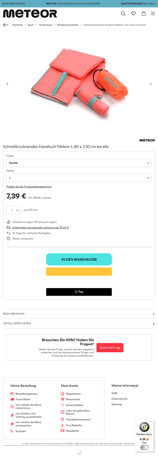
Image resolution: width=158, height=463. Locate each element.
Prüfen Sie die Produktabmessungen (29, 186)
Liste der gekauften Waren (78, 412)
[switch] (144, 447)
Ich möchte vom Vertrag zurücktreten (29, 415)
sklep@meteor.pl (13, 3)
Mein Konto (69, 385)
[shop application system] (79, 452)
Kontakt (21, 431)
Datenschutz (120, 398)
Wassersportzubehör (68, 24)
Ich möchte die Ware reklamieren (28, 406)
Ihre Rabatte (74, 425)
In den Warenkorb (79, 259)
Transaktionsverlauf (78, 419)
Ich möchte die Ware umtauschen (28, 424)
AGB (114, 393)
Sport (31, 24)
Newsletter (72, 431)
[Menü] (151, 422)
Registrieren (73, 394)
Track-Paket (23, 399)
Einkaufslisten (75, 405)
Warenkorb (73, 399)
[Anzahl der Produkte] (13, 210)
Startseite (18, 24)
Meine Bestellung (23, 385)
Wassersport (45, 24)
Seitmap (117, 404)
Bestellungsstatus (27, 394)
